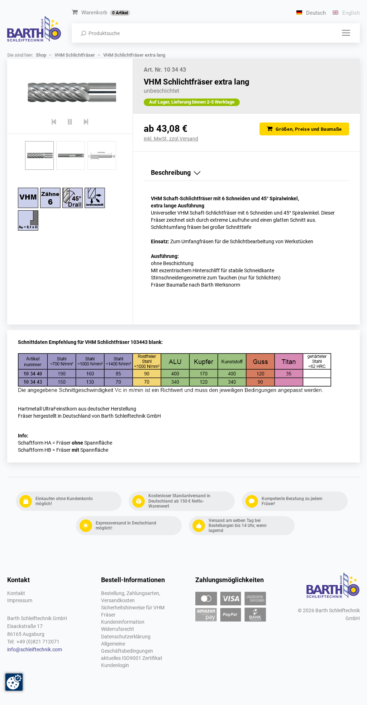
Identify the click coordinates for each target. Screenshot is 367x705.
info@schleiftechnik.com (34, 650)
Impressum (19, 601)
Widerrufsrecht (117, 629)
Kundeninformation (122, 622)
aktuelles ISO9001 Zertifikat (131, 658)
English (350, 13)
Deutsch (315, 13)
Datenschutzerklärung (126, 637)
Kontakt (16, 593)
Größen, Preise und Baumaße (308, 129)
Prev (53, 122)
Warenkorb (104, 12)
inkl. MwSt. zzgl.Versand (171, 139)
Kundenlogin (115, 665)
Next (86, 122)
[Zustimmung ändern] (14, 682)
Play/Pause (70, 122)
